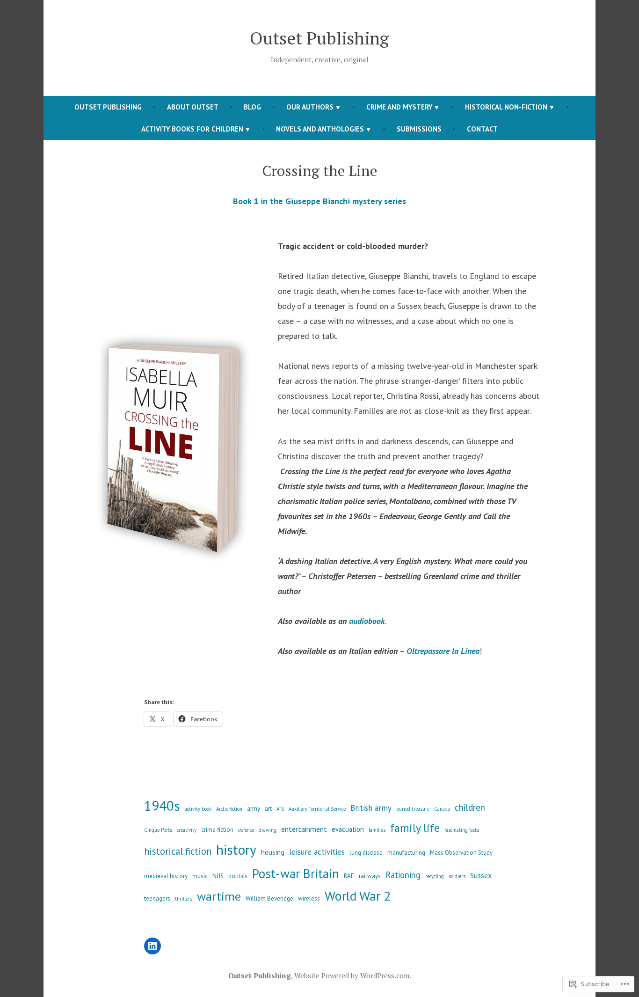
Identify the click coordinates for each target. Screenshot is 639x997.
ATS (280, 809)
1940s (162, 805)
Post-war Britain (295, 873)
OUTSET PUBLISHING (108, 107)
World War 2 (358, 895)
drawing (267, 830)
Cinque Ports (158, 830)
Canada (442, 809)
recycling (434, 876)
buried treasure (412, 809)
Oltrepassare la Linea (443, 650)
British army (371, 808)
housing (272, 852)
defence (246, 830)
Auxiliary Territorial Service (317, 809)
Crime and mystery (399, 107)
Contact (482, 129)
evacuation (348, 829)
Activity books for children (192, 129)
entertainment (304, 829)
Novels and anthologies (320, 129)
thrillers (183, 898)
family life (415, 828)
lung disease (366, 853)
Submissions (419, 129)
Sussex (481, 875)
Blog (252, 107)
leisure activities (317, 852)
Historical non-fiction (506, 107)
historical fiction (177, 851)
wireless (309, 898)
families (377, 830)
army (253, 809)
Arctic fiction (229, 809)
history (236, 849)
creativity (186, 830)
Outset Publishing (319, 38)
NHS (218, 876)
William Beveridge (269, 898)
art (268, 809)
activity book (198, 809)
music (200, 876)
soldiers (457, 876)
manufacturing (406, 853)
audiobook (367, 621)
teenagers (157, 898)
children (470, 807)
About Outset (192, 107)
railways (370, 876)
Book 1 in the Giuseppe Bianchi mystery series (319, 201)
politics (237, 876)
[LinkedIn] (152, 946)
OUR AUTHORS (310, 107)
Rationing (403, 874)
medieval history (166, 876)
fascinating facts (461, 830)
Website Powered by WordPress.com (351, 975)
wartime (219, 896)
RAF (349, 876)
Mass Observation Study (461, 853)
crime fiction (217, 830)
